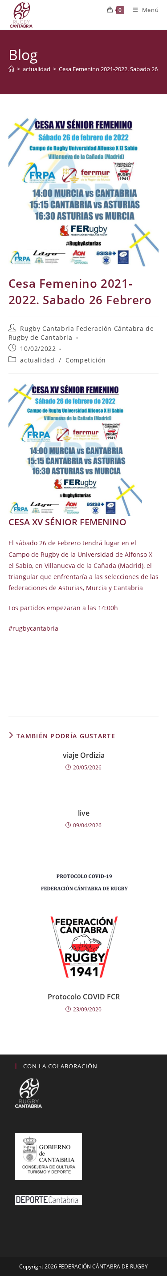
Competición (85, 360)
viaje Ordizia (84, 755)
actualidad (37, 360)
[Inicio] (11, 69)
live (84, 813)
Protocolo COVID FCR (84, 997)
